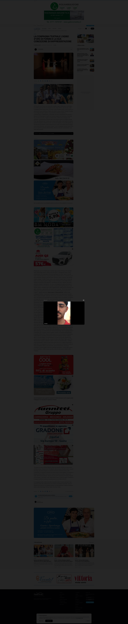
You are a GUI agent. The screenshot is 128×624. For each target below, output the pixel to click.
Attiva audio (45, 323)
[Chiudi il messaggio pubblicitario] (83, 300)
